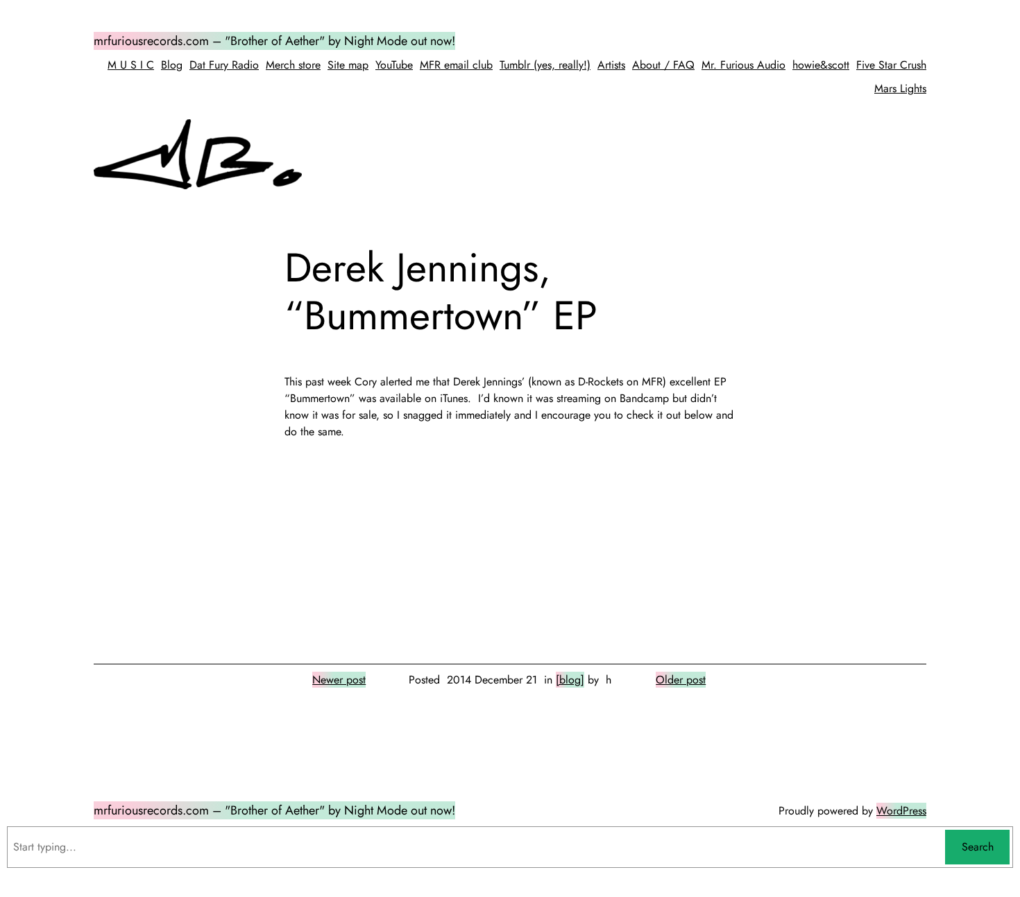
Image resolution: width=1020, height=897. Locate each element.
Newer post (339, 680)
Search (978, 847)
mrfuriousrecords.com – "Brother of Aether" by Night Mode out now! (274, 41)
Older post (681, 680)
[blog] (570, 680)
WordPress (901, 811)
